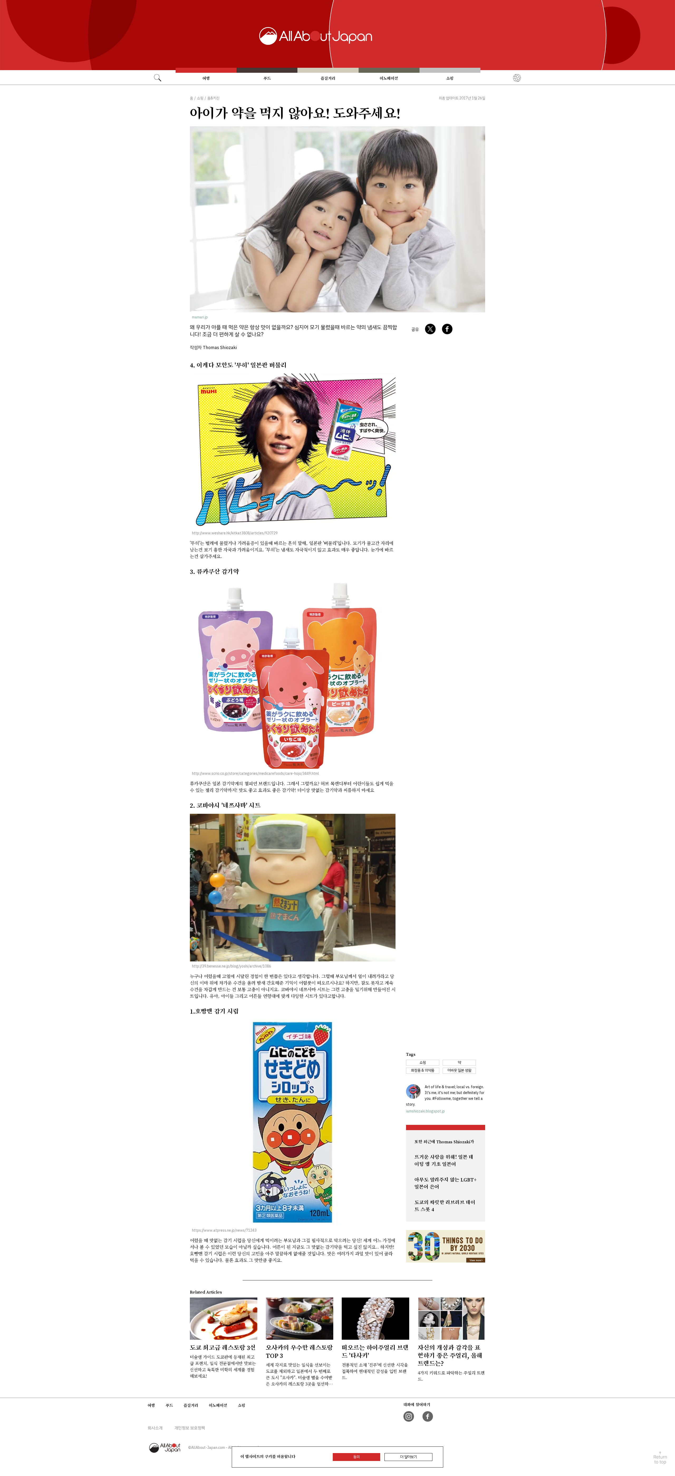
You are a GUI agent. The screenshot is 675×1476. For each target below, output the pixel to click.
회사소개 (155, 1428)
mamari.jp (200, 317)
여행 (206, 78)
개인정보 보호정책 (189, 1428)
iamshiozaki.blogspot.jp (425, 1111)
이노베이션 (389, 78)
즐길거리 (328, 78)
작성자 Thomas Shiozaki (213, 347)
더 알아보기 (408, 1457)
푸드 (267, 78)
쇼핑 (450, 78)
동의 (356, 1457)
